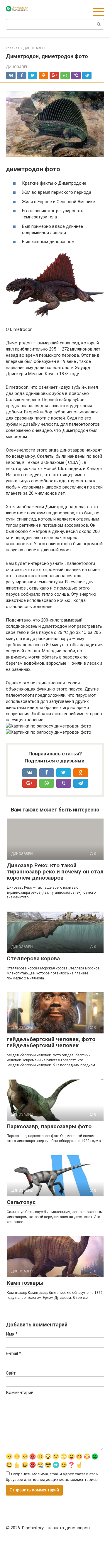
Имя (12, 1334)
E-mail (13, 1353)
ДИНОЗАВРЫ (17, 67)
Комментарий (19, 1392)
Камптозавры (25, 1282)
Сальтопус (21, 1202)
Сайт (11, 1373)
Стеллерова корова (33, 958)
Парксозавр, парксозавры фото (49, 1126)
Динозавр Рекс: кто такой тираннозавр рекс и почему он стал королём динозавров (55, 871)
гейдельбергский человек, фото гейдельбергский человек (51, 1042)
